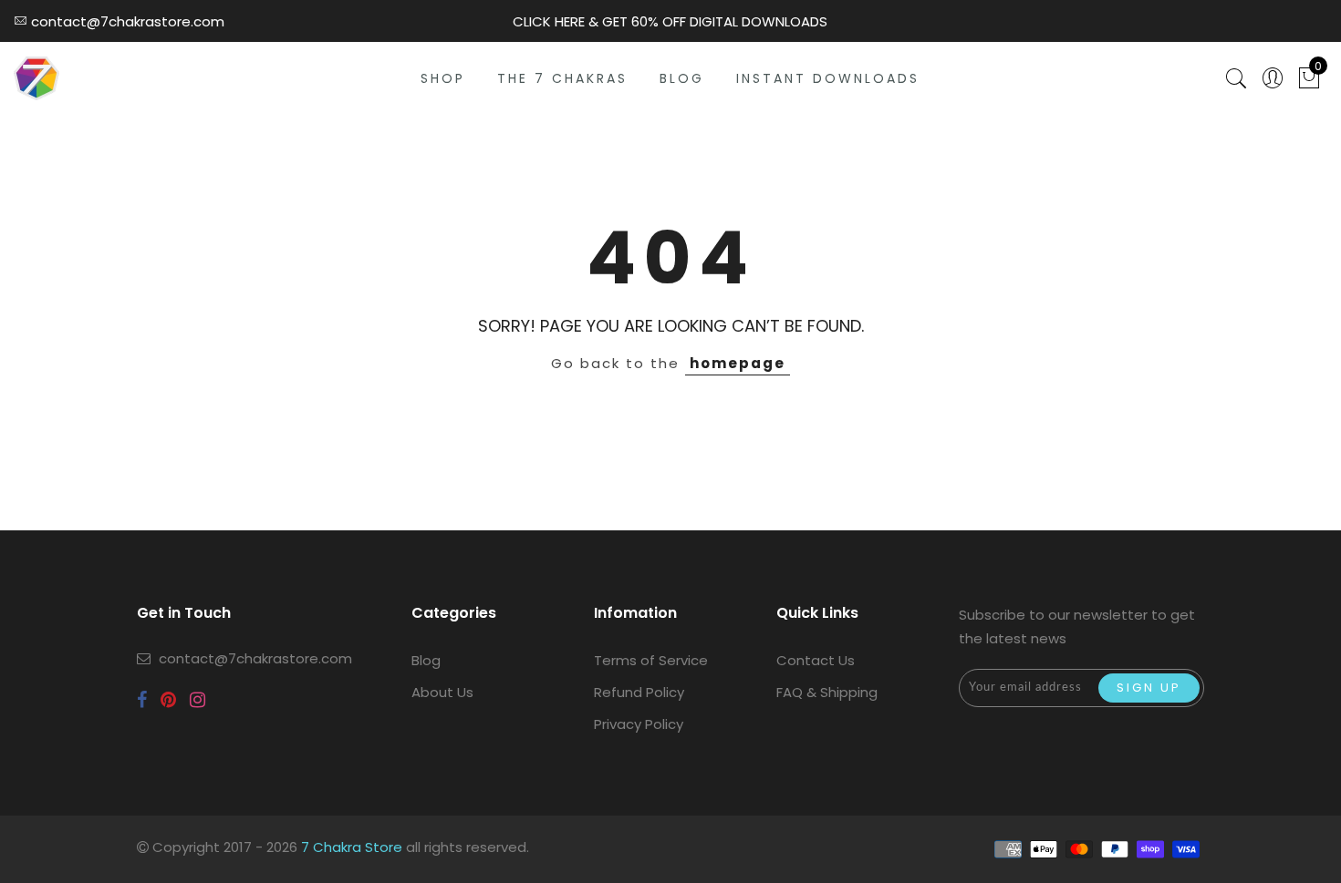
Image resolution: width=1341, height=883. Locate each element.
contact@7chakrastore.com (255, 658)
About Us (442, 692)
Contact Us (815, 660)
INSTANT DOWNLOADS (828, 78)
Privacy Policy (638, 724)
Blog (426, 660)
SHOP (443, 78)
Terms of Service (651, 660)
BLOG (682, 78)
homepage (737, 363)
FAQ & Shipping (827, 692)
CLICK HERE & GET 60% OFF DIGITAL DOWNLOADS (670, 21)
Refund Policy (639, 692)
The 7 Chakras (562, 78)
